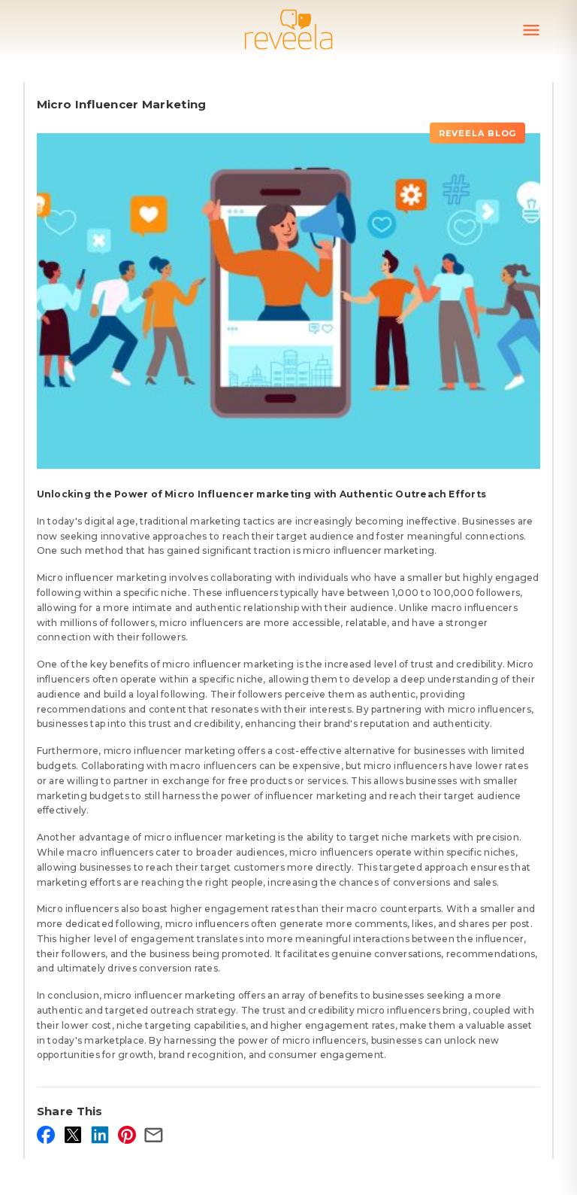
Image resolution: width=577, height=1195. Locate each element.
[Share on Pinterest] (127, 1135)
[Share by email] (154, 1135)
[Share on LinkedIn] (100, 1135)
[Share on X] (73, 1135)
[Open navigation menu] (531, 30)
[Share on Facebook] (46, 1135)
